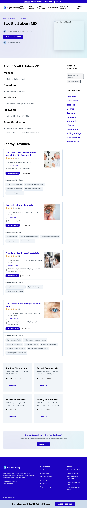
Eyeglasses (54, 8)
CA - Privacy (44, 480)
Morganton (72, 129)
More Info (14, 385)
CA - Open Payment (46, 477)
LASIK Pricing (22, 8)
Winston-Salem (74, 137)
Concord (71, 113)
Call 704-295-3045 (13, 173)
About (42, 470)
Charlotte (23, 18)
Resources (43, 483)
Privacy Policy (44, 473)
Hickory (70, 125)
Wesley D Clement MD (47, 399)
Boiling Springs (74, 133)
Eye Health (31, 8)
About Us (79, 8)
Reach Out (43, 444)
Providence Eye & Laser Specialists (22, 253)
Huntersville (72, 100)
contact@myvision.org (60, 438)
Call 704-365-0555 (13, 225)
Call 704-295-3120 (65, 504)
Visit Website (26, 173)
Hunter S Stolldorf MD (16, 368)
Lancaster (72, 117)
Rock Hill (71, 105)
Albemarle (72, 121)
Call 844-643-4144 (12, 276)
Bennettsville (73, 141)
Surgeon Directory (45, 487)
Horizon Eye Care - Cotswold (19, 205)
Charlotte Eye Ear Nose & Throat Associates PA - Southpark (21, 154)
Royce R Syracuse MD (47, 368)
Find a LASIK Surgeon (64, 8)
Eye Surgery (42, 8)
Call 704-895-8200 (13, 329)
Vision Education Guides (74, 470)
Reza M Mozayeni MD (16, 399)
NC (17, 18)
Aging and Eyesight (72, 473)
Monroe (70, 109)
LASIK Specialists (9, 18)
